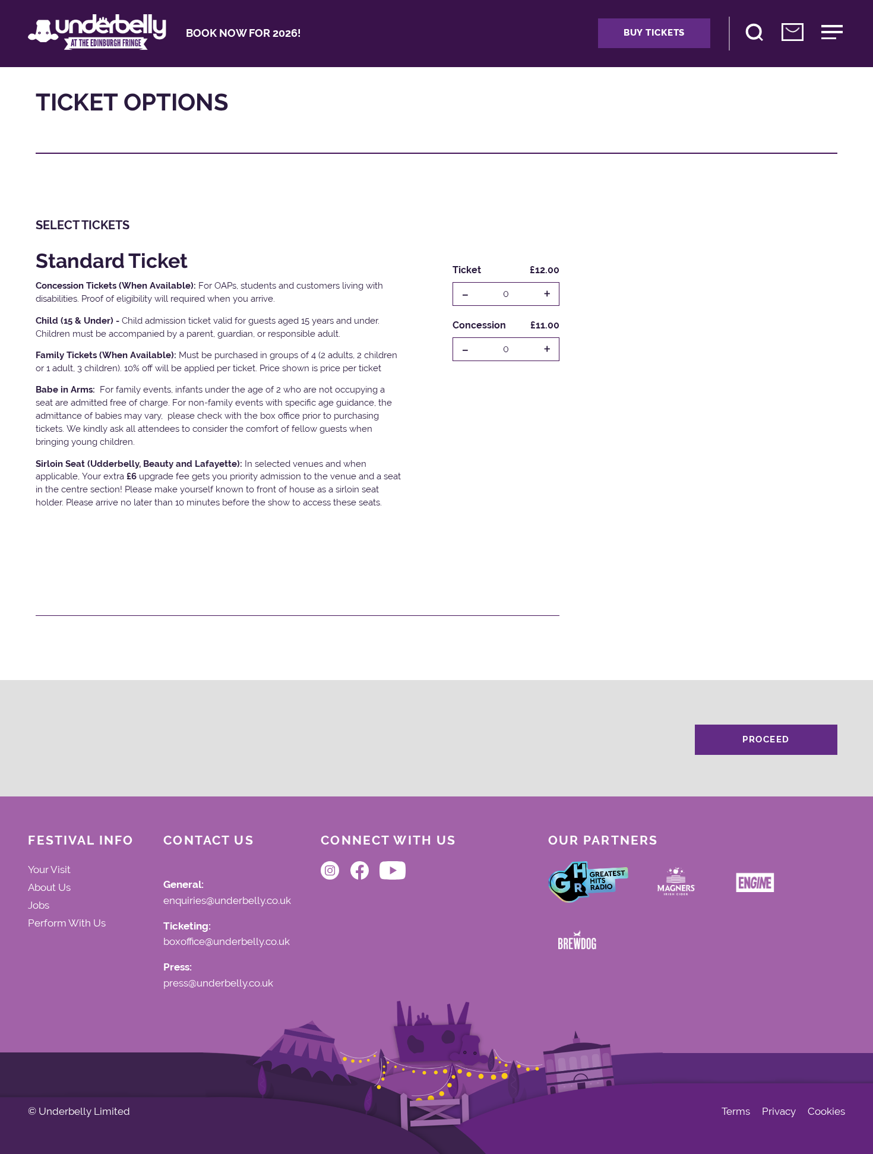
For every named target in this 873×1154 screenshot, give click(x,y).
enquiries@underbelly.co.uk (227, 901)
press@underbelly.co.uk (218, 983)
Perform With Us (67, 923)
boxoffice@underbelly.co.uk (226, 942)
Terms (736, 1111)
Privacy (779, 1111)
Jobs (38, 905)
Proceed (766, 739)
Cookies (826, 1111)
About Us (49, 887)
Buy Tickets (654, 32)
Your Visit (49, 869)
